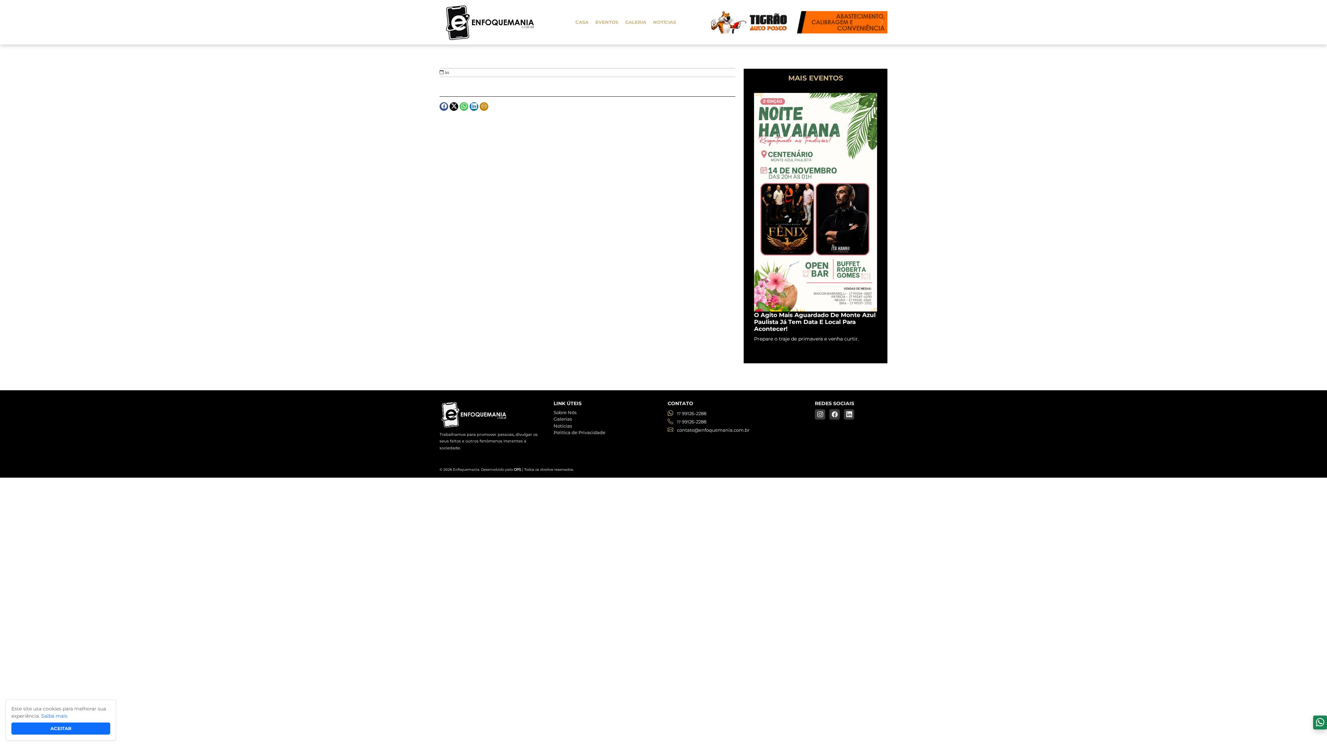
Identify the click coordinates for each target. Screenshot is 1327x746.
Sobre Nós (565, 412)
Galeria (635, 22)
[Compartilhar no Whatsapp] (464, 106)
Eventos (606, 22)
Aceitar (61, 728)
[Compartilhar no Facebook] (444, 106)
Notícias (664, 22)
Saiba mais (54, 716)
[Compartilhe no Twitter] (454, 106)
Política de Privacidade (579, 432)
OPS (517, 469)
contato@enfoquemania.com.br (713, 430)
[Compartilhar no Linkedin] (474, 106)
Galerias (563, 419)
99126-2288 (691, 413)
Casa (582, 22)
